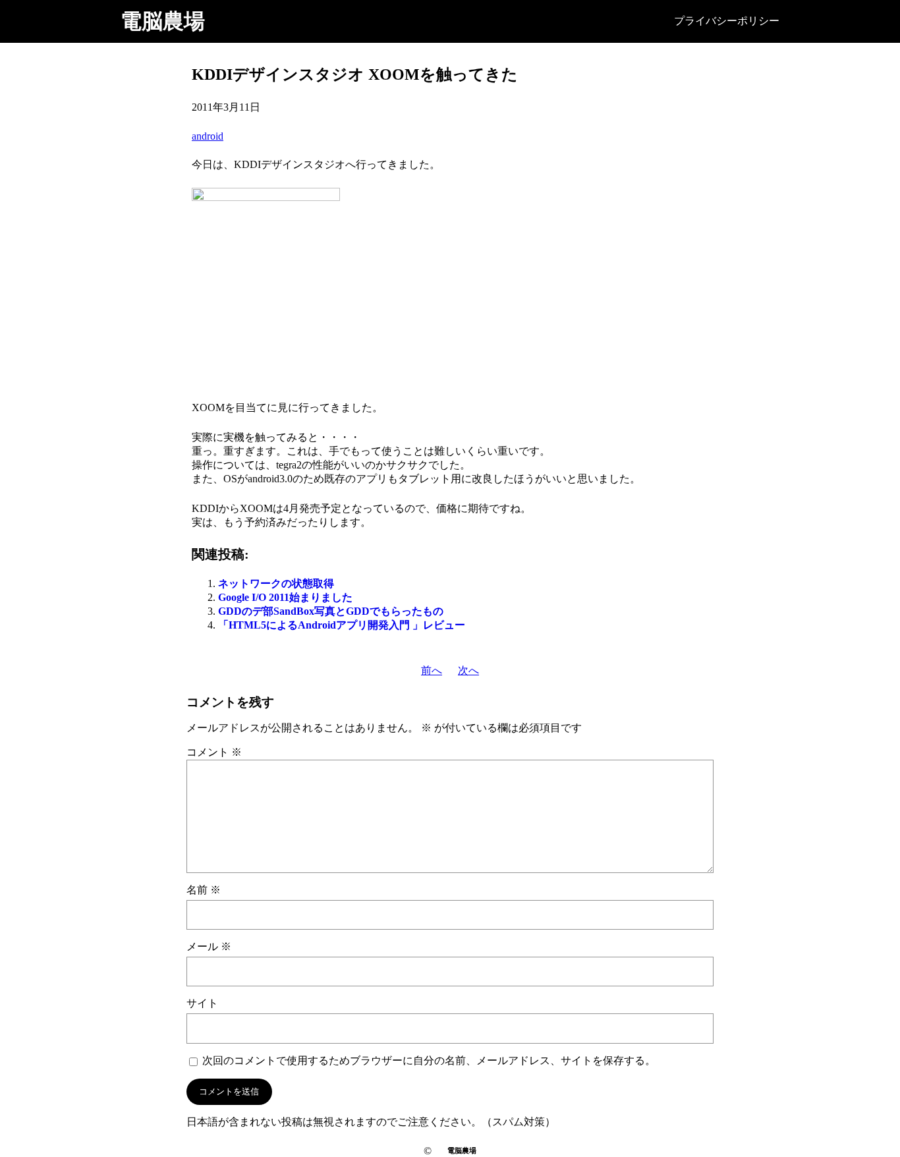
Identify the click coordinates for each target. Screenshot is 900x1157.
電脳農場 (163, 21)
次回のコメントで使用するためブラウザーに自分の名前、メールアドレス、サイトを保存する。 (429, 1060)
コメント (214, 752)
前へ (431, 670)
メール (208, 946)
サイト (202, 1003)
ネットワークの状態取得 (276, 583)
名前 (203, 889)
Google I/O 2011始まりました (285, 597)
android (207, 136)
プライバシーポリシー (726, 20)
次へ (468, 670)
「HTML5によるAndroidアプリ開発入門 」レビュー (341, 625)
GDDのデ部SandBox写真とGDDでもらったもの (330, 611)
